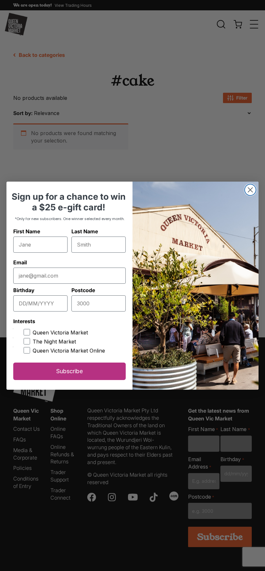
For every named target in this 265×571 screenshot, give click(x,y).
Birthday (23, 290)
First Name (26, 231)
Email (20, 262)
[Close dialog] (250, 190)
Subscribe (69, 371)
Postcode (83, 290)
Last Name (84, 231)
